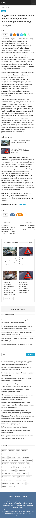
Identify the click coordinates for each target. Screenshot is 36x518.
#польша (21, 476)
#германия (26, 457)
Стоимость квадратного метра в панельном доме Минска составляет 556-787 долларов (8, 229)
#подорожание (6, 476)
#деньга (22, 460)
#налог (13, 470)
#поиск (15, 476)
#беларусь (27, 454)
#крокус (17, 467)
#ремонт (11, 480)
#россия (18, 480)
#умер (23, 483)
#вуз (19, 457)
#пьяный (28, 476)
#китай (4, 467)
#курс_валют (25, 467)
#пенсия (18, 473)
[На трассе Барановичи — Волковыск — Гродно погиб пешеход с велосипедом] (5, 151)
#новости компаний (7, 473)
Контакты (25, 497)
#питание (25, 473)
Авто (3, 11)
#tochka (4, 450)
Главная (10, 497)
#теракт (12, 483)
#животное (5, 463)
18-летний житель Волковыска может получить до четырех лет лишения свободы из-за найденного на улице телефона (17, 397)
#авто (18, 450)
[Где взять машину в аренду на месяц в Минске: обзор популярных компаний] (5, 143)
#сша (24, 480)
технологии (12, 486)
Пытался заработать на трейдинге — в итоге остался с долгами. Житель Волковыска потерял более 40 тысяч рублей (17, 405)
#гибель (4, 460)
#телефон (5, 483)
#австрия (11, 450)
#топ (18, 483)
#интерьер (21, 463)
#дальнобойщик (13, 460)
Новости (17, 497)
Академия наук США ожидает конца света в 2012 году (27, 227)
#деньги (29, 460)
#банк (11, 454)
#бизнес (4, 457)
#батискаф (18, 454)
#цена (29, 483)
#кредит (10, 467)
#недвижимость (21, 470)
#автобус (24, 450)
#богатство (12, 457)
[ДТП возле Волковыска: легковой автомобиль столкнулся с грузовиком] (26, 275)
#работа (4, 480)
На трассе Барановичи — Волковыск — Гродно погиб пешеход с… (20, 150)
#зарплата (13, 463)
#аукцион (4, 454)
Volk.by (3, 3)
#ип (28, 463)
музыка (4, 486)
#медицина (5, 470)
